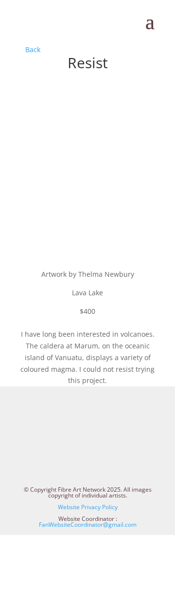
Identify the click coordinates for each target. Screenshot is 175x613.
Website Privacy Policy (88, 507)
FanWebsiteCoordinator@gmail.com (88, 524)
